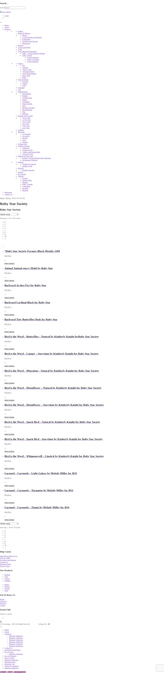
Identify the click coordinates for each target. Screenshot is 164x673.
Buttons (20, 45)
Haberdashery (23, 92)
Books (24, 35)
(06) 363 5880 (5, 558)
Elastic (24, 100)
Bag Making (26, 94)
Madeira (25, 190)
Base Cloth (26, 76)
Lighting (21, 130)
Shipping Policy (5, 564)
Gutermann (26, 186)
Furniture (21, 88)
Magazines (26, 43)
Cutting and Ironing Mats (31, 152)
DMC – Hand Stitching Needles (33, 53)
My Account (8, 652)
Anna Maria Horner (29, 74)
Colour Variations (33, 59)
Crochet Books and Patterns (32, 37)
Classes (7, 589)
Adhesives (26, 148)
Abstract (25, 68)
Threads (21, 176)
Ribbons (25, 114)
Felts (24, 86)
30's (23, 66)
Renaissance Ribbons (29, 160)
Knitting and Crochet (25, 116)
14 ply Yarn (26, 122)
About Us (3, 601)
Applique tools (27, 150)
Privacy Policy (5, 566)
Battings (7, 575)
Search (2, 8)
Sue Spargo (22, 174)
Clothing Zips (27, 98)
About (6, 27)
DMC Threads (27, 184)
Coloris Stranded (33, 57)
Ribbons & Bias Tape (25, 156)
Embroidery (26, 39)
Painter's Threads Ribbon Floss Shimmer (36, 158)
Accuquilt (25, 136)
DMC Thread (27, 55)
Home (6, 25)
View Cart (3, 672)
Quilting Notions (24, 146)
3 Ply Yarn (26, 126)
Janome (25, 142)
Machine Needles (28, 108)
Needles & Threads (29, 164)
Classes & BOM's (24, 47)
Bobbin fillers (27, 180)
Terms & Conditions (11, 666)
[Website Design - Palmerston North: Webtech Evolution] (49, 624)
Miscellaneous (27, 110)
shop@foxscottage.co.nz (8, 556)
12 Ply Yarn (26, 120)
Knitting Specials (28, 170)
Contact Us (8, 194)
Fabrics (20, 64)
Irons (24, 106)
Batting (20, 31)
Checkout (7, 634)
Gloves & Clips (27, 154)
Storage (20, 172)
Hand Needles (27, 104)
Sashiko (20, 162)
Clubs (20, 49)
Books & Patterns (24, 33)
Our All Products (10, 656)
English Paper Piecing (30, 41)
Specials (21, 168)
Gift (19, 90)
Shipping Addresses (16, 636)
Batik (24, 78)
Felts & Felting (23, 80)
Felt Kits (25, 82)
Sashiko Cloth (27, 166)
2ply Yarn (25, 124)
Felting (24, 84)
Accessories (26, 134)
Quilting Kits (22, 144)
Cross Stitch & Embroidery (27, 51)
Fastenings (26, 102)
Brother (25, 138)
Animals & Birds (28, 72)
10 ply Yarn (26, 118)
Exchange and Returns (8, 560)
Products (7, 29)
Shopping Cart (9, 664)
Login (6, 16)
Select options (9, 263)
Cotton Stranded (32, 62)
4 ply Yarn (26, 128)
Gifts (6, 577)
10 (5, 236)
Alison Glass (26, 70)
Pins (23, 112)
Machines (21, 132)
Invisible (25, 188)
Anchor (25, 178)
